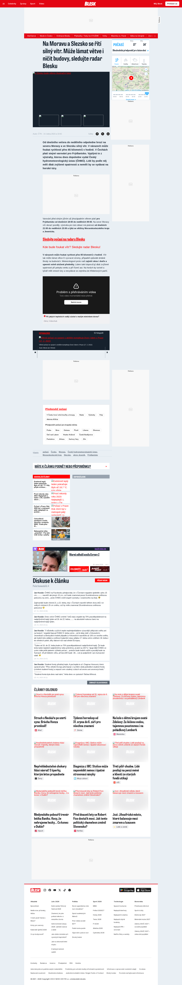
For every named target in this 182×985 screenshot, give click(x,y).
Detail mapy (130, 99)
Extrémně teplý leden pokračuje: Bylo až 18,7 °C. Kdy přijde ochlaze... (42, 484)
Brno (57, 430)
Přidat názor (102, 580)
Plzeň (76, 430)
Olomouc (96, 430)
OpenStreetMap (136, 90)
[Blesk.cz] (90, 4)
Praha (49, 430)
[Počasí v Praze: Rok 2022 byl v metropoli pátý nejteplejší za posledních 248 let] (60, 510)
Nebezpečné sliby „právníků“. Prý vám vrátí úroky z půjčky (42, 533)
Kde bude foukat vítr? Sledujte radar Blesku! (71, 247)
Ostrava (67, 430)
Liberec (86, 430)
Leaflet (127, 90)
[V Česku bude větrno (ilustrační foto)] (52, 73)
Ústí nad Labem (53, 435)
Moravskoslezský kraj (52, 455)
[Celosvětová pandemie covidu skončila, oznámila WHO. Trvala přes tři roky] (60, 522)
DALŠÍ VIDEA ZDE (100, 549)
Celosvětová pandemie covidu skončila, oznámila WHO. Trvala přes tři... (41, 522)
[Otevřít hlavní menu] (3, 3)
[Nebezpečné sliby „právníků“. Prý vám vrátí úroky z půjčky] (60, 534)
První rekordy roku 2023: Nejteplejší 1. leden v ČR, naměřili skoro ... (42, 496)
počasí (45, 452)
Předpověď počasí (56, 409)
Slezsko (67, 455)
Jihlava (61, 439)
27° (133, 44)
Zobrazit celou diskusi (98, 682)
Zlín (84, 439)
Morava (62, 452)
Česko (53, 452)
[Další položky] (155, 36)
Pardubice (50, 439)
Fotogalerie (44, 333)
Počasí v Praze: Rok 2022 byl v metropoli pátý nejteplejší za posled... (42, 509)
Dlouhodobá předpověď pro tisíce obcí (129, 50)
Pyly (101, 415)
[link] (44, 890)
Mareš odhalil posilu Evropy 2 (84, 554)
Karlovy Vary (73, 439)
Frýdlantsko (93, 455)
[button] (127, 890)
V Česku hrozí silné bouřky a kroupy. (61, 415)
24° (143, 44)
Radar (81, 415)
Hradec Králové (69, 435)
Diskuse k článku (51, 580)
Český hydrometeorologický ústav (82, 452)
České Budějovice (86, 435)
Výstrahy (91, 415)
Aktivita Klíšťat (52, 419)
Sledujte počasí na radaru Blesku (64, 238)
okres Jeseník (79, 455)
